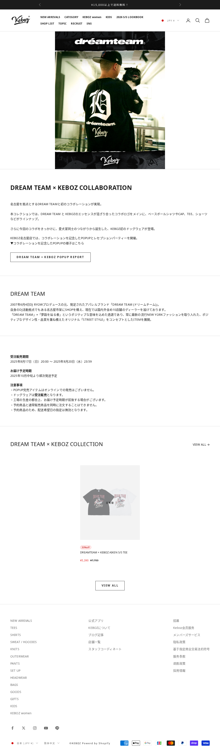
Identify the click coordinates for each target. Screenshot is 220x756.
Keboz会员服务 (183, 628)
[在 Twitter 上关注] (23, 728)
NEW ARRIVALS (50, 17)
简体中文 (49, 743)
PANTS (15, 663)
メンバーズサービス (186, 635)
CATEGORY (71, 17)
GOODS (15, 692)
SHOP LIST (47, 23)
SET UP (15, 670)
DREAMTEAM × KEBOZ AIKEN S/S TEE (103, 552)
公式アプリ (96, 621)
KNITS (14, 649)
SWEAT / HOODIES (23, 642)
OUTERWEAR (19, 656)
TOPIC (62, 23)
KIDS (109, 17)
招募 (176, 621)
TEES (13, 628)
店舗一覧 (94, 642)
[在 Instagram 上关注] (35, 728)
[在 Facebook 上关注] (12, 728)
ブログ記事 (96, 635)
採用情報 (179, 670)
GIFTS (14, 699)
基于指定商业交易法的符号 (191, 649)
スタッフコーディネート (105, 649)
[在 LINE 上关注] (57, 728)
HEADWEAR (18, 678)
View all (110, 585)
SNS (89, 23)
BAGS (14, 685)
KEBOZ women (91, 17)
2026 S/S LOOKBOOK (130, 17)
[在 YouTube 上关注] (46, 728)
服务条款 (179, 656)
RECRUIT (76, 23)
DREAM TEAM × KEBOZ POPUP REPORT (50, 257)
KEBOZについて (99, 628)
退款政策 (179, 663)
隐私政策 (179, 642)
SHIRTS (15, 635)
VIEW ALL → (201, 444)
